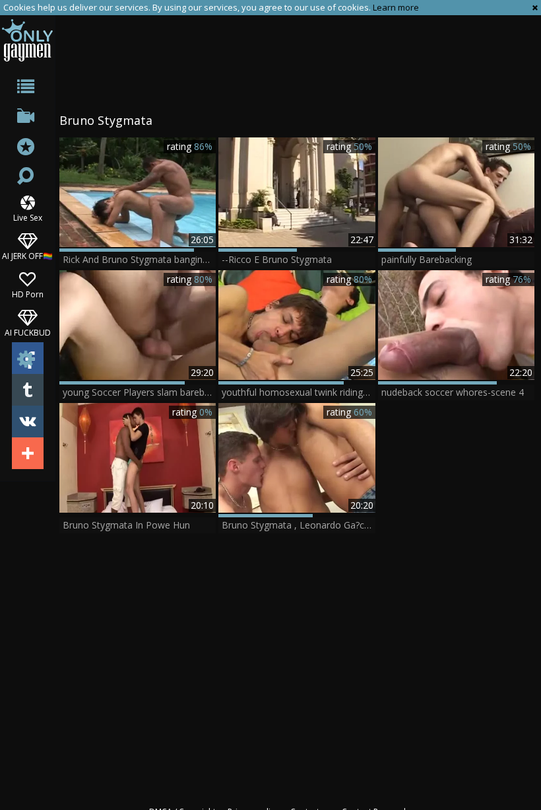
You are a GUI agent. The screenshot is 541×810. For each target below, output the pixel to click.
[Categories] (27, 89)
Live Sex (27, 217)
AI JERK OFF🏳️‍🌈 (27, 255)
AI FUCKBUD (28, 332)
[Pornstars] (27, 148)
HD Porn (28, 294)
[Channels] (27, 118)
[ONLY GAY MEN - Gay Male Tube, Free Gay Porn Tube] (27, 39)
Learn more (396, 7)
